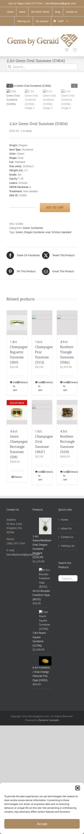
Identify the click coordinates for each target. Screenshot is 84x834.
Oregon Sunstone (34, 232)
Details (22, 382)
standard (66, 232)
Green (26, 228)
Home (64, 519)
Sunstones (37, 228)
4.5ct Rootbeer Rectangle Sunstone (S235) (67, 441)
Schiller (55, 232)
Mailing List (67, 546)
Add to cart (55, 207)
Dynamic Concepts (49, 720)
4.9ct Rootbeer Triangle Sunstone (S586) (67, 352)
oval (47, 232)
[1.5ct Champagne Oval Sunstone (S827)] (42, 412)
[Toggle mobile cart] (66, 50)
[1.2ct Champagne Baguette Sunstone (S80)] (17, 322)
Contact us (67, 537)
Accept (42, 824)
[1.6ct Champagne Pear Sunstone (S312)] (42, 322)
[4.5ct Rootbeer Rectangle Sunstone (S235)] (67, 412)
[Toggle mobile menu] (75, 50)
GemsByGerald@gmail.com (61, 3)
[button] (77, 788)
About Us (66, 528)
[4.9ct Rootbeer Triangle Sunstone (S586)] (67, 322)
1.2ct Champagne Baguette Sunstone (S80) (19, 352)
